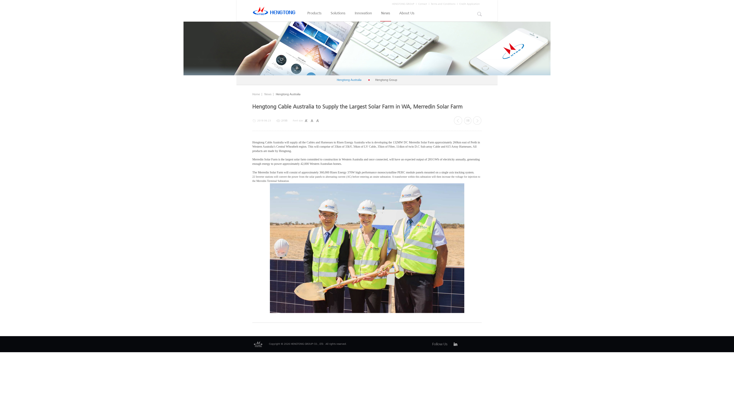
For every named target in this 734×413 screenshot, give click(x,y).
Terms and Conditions (443, 3)
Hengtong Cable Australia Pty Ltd (274, 12)
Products (314, 13)
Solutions (338, 13)
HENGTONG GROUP (403, 3)
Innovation (363, 13)
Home (256, 94)
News (385, 13)
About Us (406, 13)
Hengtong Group (386, 80)
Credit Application (469, 3)
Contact (422, 3)
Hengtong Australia (349, 80)
